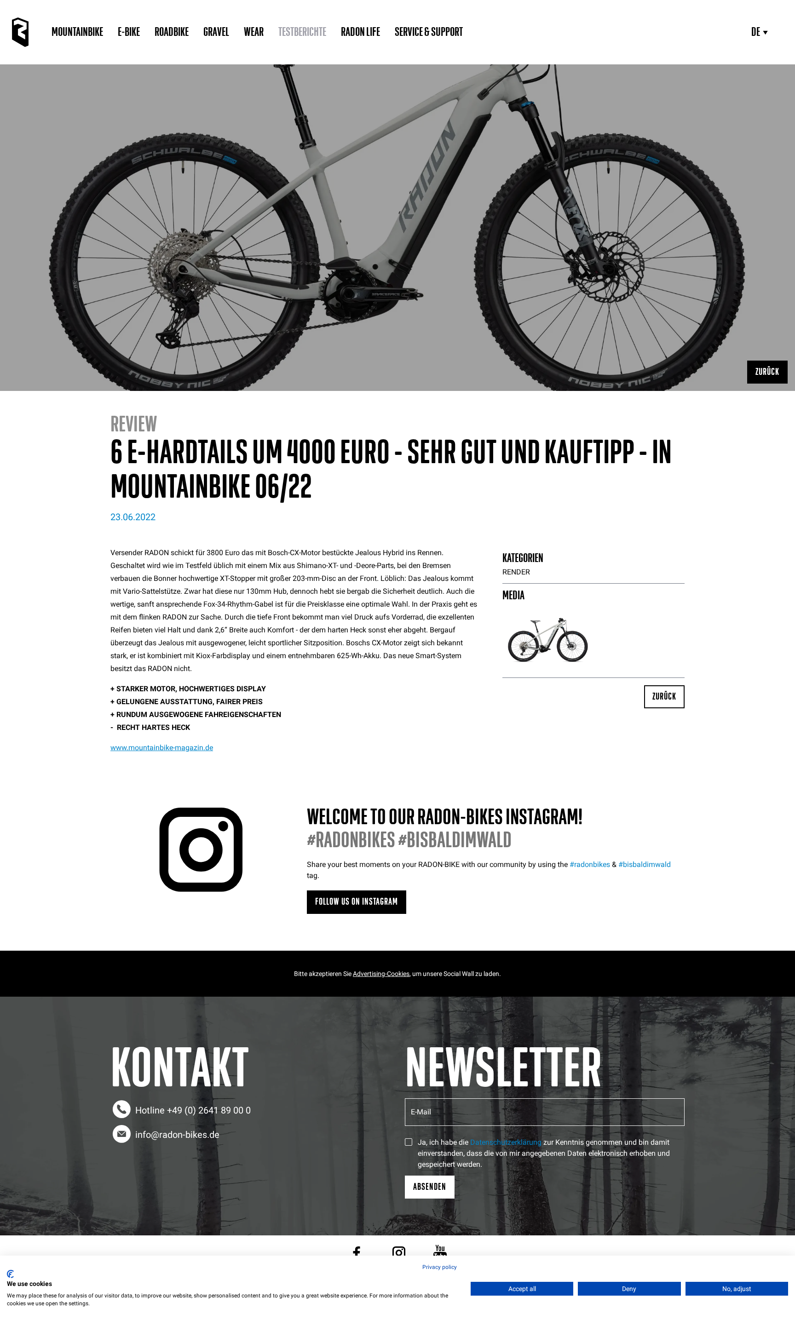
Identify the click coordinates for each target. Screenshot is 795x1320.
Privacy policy (439, 1267)
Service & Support (429, 32)
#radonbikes (590, 864)
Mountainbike (77, 32)
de (755, 32)
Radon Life (360, 32)
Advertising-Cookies (381, 973)
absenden (429, 1187)
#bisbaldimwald (644, 864)
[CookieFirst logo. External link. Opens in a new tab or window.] (10, 1274)
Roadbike (172, 32)
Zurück (767, 372)
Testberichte (302, 32)
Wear (254, 32)
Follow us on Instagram (356, 901)
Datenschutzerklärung (506, 1142)
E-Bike (129, 32)
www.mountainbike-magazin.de (161, 747)
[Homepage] (20, 32)
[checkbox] (408, 1142)
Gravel (216, 32)
